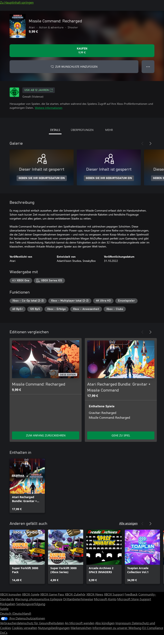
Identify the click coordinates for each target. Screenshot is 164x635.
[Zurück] (142, 143)
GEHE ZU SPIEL (121, 435)
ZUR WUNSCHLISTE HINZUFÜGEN (76, 66)
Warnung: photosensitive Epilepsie (38, 599)
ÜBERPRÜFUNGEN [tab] (82, 130)
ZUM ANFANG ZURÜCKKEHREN (45, 435)
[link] (27, 486)
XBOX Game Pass (52, 594)
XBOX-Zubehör (75, 594)
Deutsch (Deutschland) (15, 613)
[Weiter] (150, 143)
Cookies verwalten (24, 628)
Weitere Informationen (48, 108)
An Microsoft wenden (79, 623)
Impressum (123, 623)
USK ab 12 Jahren (36, 90)
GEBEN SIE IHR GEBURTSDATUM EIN (42, 178)
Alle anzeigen (128, 523)
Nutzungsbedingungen (54, 628)
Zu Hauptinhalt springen (17, 2)
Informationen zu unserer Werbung (116, 628)
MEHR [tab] (109, 130)
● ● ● (148, 66)
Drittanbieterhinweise (78, 599)
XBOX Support (114, 594)
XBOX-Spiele (30, 594)
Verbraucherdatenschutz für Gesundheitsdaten (32, 623)
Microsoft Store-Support (134, 599)
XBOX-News (94, 594)
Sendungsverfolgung (30, 604)
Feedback (131, 594)
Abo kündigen (105, 623)
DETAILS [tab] (55, 130)
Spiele (4, 608)
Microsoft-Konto (105, 599)
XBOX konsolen (10, 594)
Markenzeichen (81, 628)
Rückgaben (7, 604)
